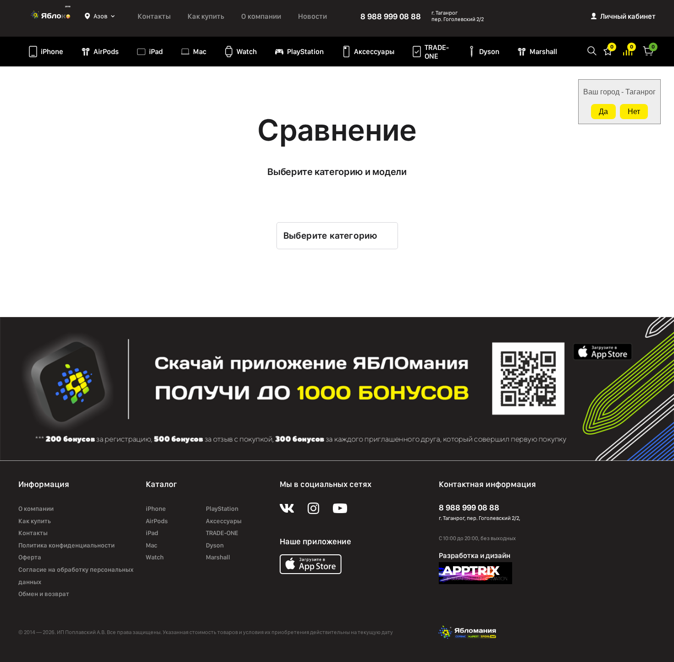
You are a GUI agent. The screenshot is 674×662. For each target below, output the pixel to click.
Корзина (648, 50)
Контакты (154, 16)
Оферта (29, 557)
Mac (199, 51)
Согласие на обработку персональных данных (75, 575)
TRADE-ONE (437, 51)
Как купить (206, 16)
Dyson (489, 51)
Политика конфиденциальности (66, 545)
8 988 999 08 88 (390, 16)
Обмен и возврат (43, 593)
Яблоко (51, 16)
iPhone (52, 51)
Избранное (608, 50)
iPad (156, 51)
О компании (261, 16)
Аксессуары (374, 51)
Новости (312, 16)
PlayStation (305, 51)
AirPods (106, 51)
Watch (247, 51)
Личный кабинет (628, 16)
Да (603, 111)
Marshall (543, 51)
